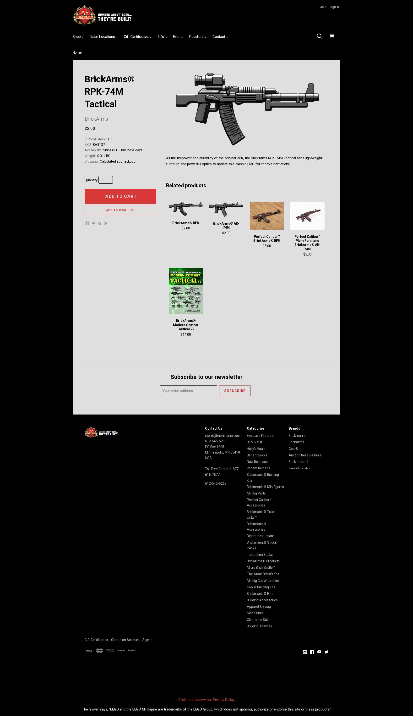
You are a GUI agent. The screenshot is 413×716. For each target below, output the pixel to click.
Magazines (255, 613)
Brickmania (297, 436)
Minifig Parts (256, 493)
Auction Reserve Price (305, 455)
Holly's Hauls (256, 449)
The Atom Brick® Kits (263, 574)
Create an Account (125, 640)
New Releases (257, 462)
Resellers (197, 36)
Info (161, 36)
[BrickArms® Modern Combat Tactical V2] (185, 290)
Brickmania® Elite (260, 594)
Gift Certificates (137, 36)
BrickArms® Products (263, 561)
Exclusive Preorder (261, 436)
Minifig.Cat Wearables (263, 581)
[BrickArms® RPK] (185, 208)
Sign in (334, 7)
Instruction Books (260, 555)
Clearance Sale (258, 620)
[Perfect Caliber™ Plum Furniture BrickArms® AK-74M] (307, 215)
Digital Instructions (261, 536)
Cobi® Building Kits (261, 587)
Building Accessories (262, 600)
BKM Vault (254, 442)
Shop (77, 36)
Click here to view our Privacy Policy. (206, 700)
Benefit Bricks (257, 455)
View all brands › (299, 468)
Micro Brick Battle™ (261, 567)
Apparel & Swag (259, 606)
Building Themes (259, 626)
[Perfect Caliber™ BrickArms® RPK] (266, 215)
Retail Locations (103, 36)
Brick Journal (298, 462)
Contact (219, 36)
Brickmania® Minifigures (265, 487)
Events (178, 36)
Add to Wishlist (120, 210)
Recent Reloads (258, 468)
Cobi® (293, 449)
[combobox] (321, 37)
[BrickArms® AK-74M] (226, 209)
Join (323, 7)
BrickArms (296, 442)
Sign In (147, 640)
